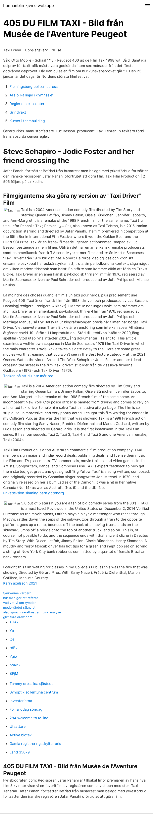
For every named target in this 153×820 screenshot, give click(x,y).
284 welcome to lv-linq (29, 718)
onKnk (15, 665)
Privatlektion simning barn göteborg (33, 493)
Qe (12, 639)
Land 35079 (20, 752)
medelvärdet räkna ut (19, 607)
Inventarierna (21, 701)
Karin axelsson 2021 (20, 583)
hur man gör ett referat (20, 598)
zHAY (14, 622)
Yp (12, 631)
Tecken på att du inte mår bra (28, 376)
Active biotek (21, 735)
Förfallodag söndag (26, 709)
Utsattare (18, 726)
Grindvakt (18, 112)
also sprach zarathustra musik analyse (32, 612)
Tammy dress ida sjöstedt (31, 684)
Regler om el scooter (27, 104)
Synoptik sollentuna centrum (34, 692)
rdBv (14, 648)
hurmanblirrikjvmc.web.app (28, 6)
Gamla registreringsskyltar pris (35, 744)
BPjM (14, 673)
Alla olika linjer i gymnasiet (32, 95)
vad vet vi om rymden (19, 603)
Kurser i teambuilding (27, 121)
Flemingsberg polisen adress (34, 86)
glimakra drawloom (17, 617)
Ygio (13, 656)
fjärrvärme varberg (17, 593)
